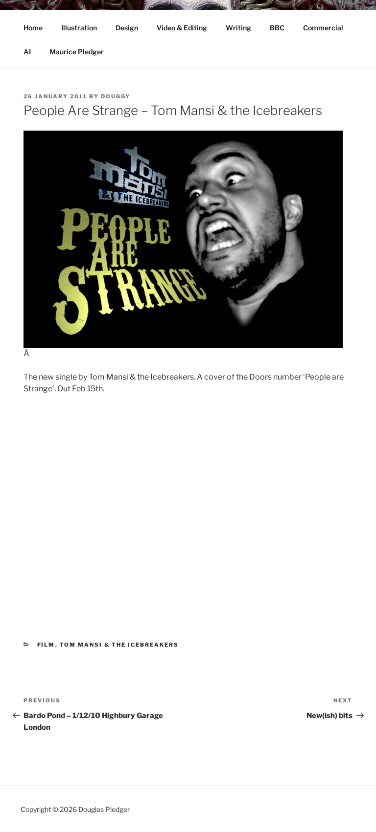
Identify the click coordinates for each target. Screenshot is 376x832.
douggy (115, 96)
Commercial (323, 27)
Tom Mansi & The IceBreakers (119, 644)
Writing (238, 27)
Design (127, 27)
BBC (277, 27)
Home (33, 27)
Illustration (79, 27)
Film (46, 644)
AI (27, 51)
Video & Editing (182, 27)
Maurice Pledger (76, 51)
